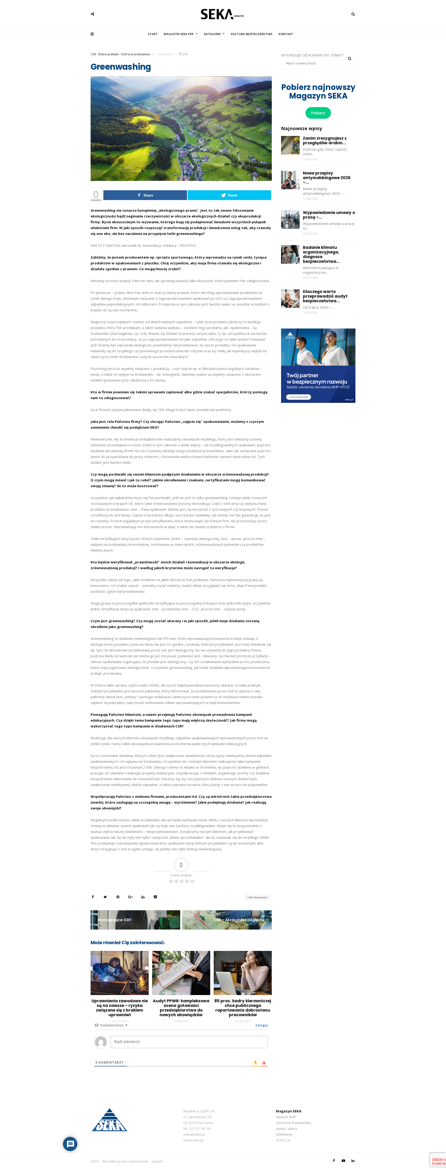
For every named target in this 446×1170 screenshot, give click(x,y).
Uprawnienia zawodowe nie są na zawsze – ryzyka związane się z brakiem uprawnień (120, 1008)
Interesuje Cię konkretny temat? (312, 55)
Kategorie (212, 34)
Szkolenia (284, 1134)
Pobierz (318, 112)
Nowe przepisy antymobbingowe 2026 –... (327, 177)
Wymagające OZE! (115, 919)
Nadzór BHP (286, 1116)
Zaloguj (261, 1025)
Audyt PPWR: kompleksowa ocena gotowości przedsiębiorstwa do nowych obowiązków (181, 1008)
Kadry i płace (286, 1128)
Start (153, 34)
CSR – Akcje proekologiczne (239, 919)
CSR (93, 54)
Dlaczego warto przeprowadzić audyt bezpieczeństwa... (325, 296)
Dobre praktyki (108, 54)
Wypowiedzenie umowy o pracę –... (329, 215)
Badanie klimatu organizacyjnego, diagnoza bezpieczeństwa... (321, 254)
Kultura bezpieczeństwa (251, 34)
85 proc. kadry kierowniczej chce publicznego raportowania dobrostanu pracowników (242, 1008)
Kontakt (286, 34)
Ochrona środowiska (135, 54)
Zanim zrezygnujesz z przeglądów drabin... (325, 140)
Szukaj (349, 58)
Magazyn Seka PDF (179, 34)
